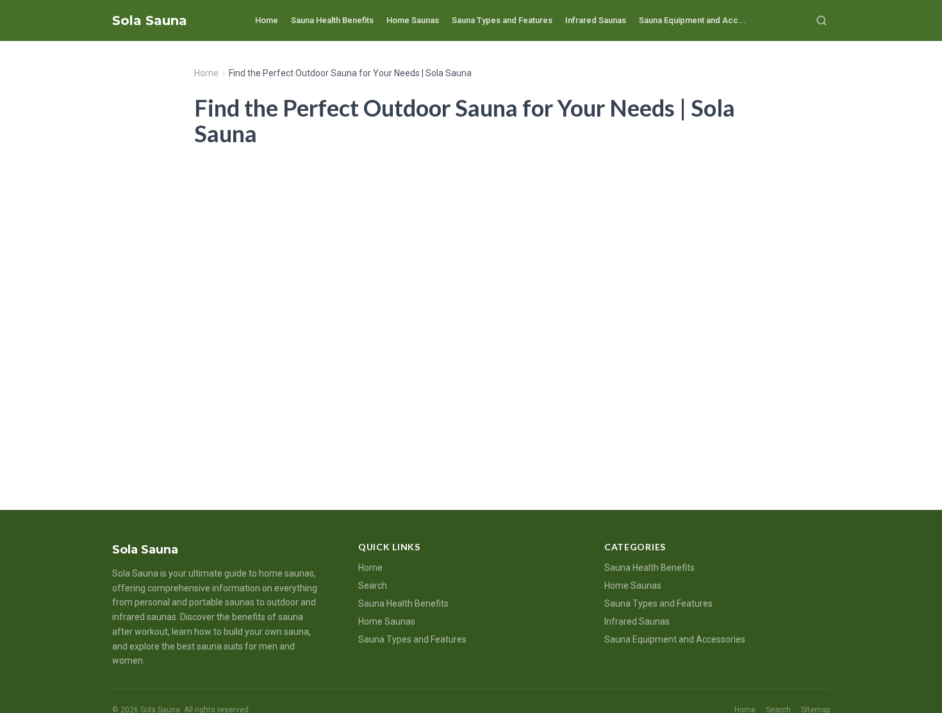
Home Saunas (412, 20)
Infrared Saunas (595, 20)
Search (372, 585)
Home (266, 20)
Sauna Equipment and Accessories (674, 639)
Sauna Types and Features (502, 20)
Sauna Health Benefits (332, 20)
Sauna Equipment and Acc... (692, 20)
